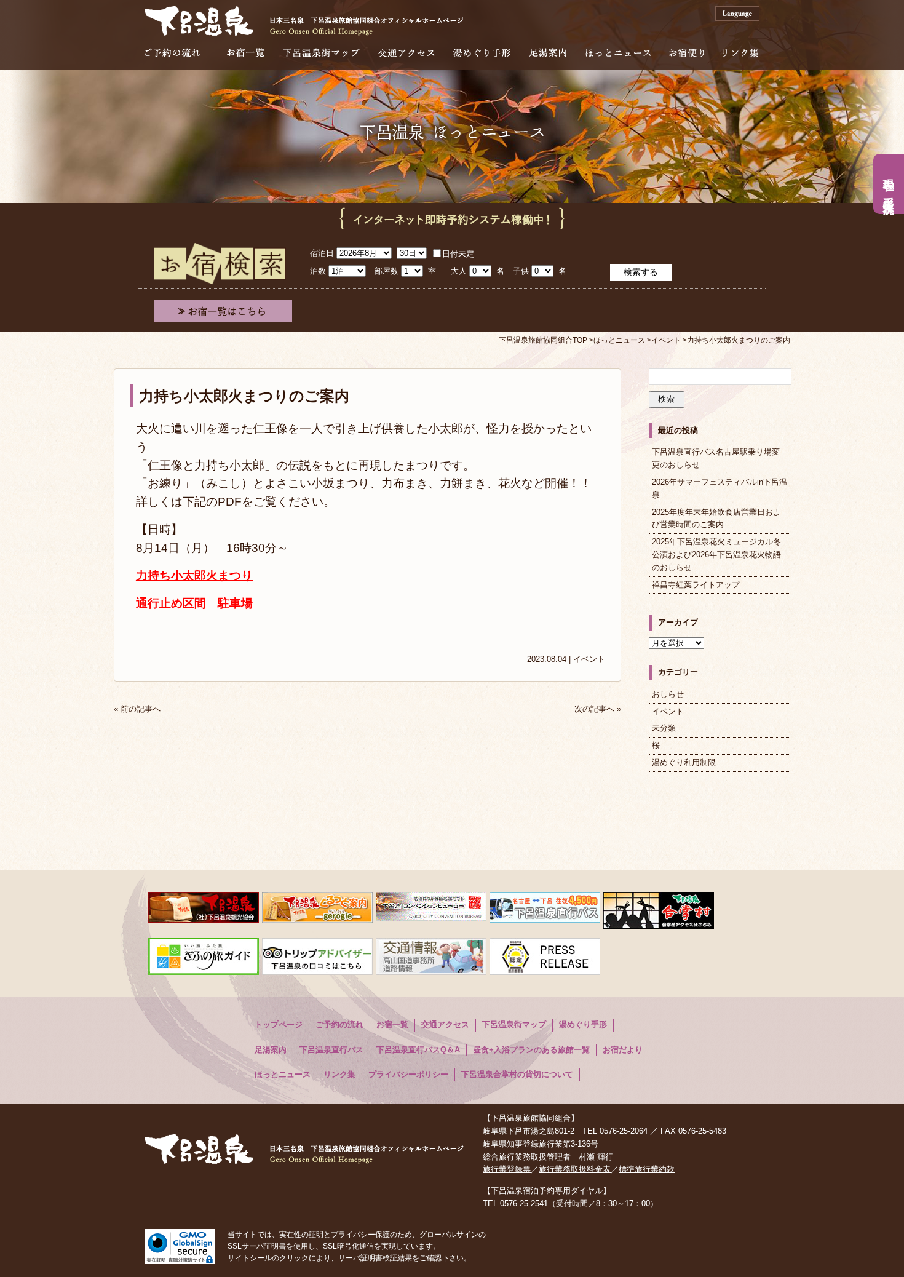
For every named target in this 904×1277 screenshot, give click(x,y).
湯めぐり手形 (481, 52)
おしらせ (668, 694)
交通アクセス (406, 52)
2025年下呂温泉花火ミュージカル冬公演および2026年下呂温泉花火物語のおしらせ (716, 554)
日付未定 (458, 253)
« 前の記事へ (137, 709)
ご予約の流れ (172, 52)
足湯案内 (548, 52)
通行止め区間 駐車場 (194, 603)
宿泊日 (322, 253)
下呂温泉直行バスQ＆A (418, 1049)
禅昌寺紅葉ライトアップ (696, 584)
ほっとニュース (618, 52)
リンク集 (740, 52)
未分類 (664, 728)
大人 (459, 271)
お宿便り (686, 52)
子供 (521, 271)
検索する (641, 272)
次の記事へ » (597, 709)
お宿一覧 (245, 52)
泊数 (318, 271)
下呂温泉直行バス (331, 1049)
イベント (589, 659)
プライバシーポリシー (408, 1074)
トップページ (279, 1024)
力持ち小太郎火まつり (194, 575)
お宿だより (623, 1049)
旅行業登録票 (507, 1169)
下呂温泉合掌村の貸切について (517, 1074)
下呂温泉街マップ (321, 52)
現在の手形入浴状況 (888, 183)
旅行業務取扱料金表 (575, 1169)
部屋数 (386, 271)
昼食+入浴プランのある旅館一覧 (531, 1049)
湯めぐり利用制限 (684, 762)
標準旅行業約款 (647, 1169)
